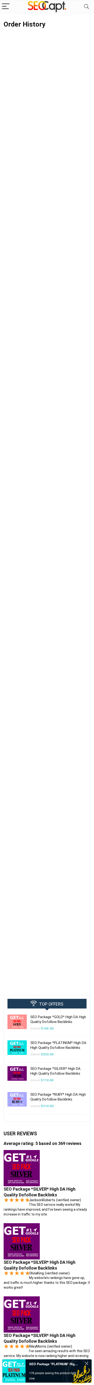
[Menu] (6, 6)
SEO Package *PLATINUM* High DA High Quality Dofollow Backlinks (54, 1364)
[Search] (86, 6)
